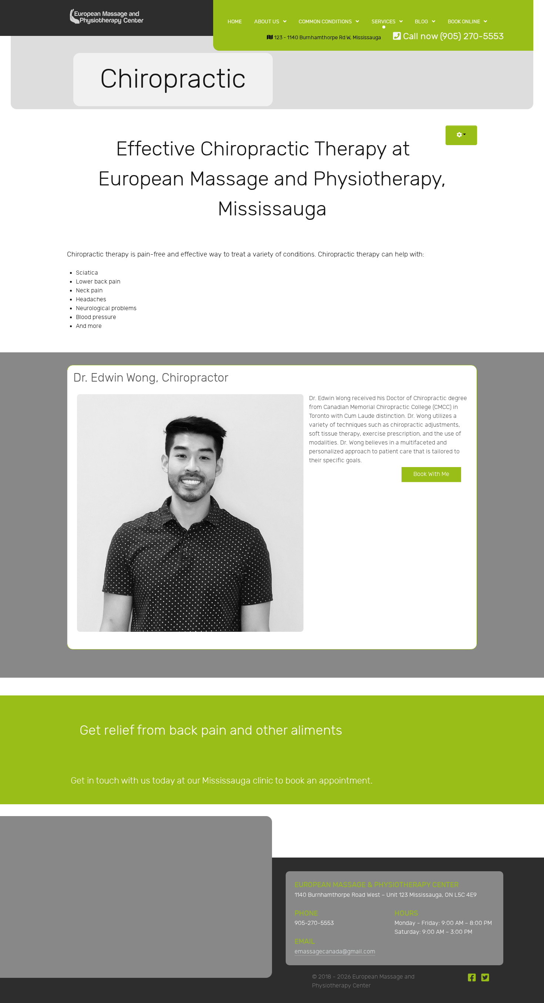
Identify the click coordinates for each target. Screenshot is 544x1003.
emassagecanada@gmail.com (335, 951)
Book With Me (431, 474)
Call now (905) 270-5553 (452, 36)
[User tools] (461, 135)
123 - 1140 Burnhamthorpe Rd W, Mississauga (327, 37)
